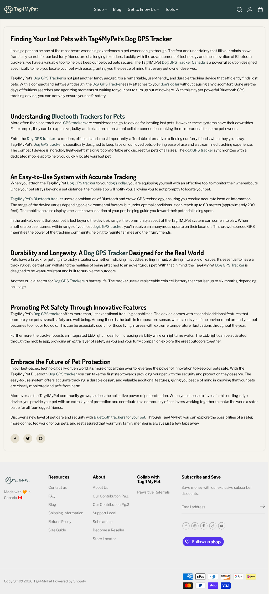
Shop (99, 9)
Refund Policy (59, 521)
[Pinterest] (40, 438)
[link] (23, 480)
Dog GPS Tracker (48, 78)
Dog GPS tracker (41, 138)
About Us (100, 487)
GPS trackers (74, 122)
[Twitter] (27, 438)
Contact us (57, 487)
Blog (117, 9)
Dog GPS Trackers (69, 281)
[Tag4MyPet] (21, 9)
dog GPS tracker (199, 150)
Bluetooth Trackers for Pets (88, 116)
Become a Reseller (108, 530)
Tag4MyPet (42, 581)
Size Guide (57, 530)
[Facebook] (15, 438)
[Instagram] (194, 525)
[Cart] (260, 9)
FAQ (51, 496)
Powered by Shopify (69, 581)
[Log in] (250, 9)
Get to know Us (142, 9)
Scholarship (102, 521)
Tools (170, 9)
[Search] (239, 9)
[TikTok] (212, 525)
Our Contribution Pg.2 (111, 504)
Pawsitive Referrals (153, 492)
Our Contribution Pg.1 (111, 496)
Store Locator (104, 538)
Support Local (104, 513)
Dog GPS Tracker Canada (184, 62)
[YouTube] (221, 525)
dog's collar (170, 84)
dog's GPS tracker (107, 226)
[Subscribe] (262, 507)
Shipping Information (65, 513)
